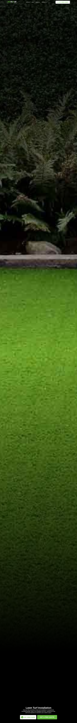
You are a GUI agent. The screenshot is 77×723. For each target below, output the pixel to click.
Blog (33, 2)
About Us (38, 2)
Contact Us (44, 2)
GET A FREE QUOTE (47, 717)
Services (28, 2)
